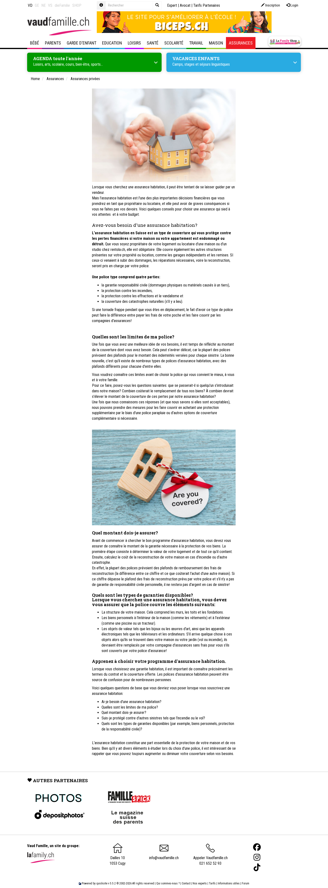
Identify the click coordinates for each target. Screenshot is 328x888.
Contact (186, 883)
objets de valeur (120, 629)
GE (37, 5)
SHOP (76, 5)
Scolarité (173, 42)
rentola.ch (117, 249)
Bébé (34, 42)
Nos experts (200, 883)
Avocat (185, 5)
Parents (53, 42)
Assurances (241, 42)
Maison (216, 42)
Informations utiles (229, 883)
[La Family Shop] (284, 41)
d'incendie (203, 557)
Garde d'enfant (81, 42)
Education (112, 42)
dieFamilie (62, 5)
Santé (152, 42)
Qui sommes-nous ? (168, 883)
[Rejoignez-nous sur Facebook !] (257, 847)
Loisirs (134, 42)
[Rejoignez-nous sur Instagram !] (257, 857)
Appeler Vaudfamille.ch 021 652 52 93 (210, 861)
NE (43, 5)
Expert (172, 5)
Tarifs (212, 883)
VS (50, 5)
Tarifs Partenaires (206, 5)
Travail (196, 42)
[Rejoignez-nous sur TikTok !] (257, 867)
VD (30, 5)
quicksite (101, 883)
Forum (245, 883)
